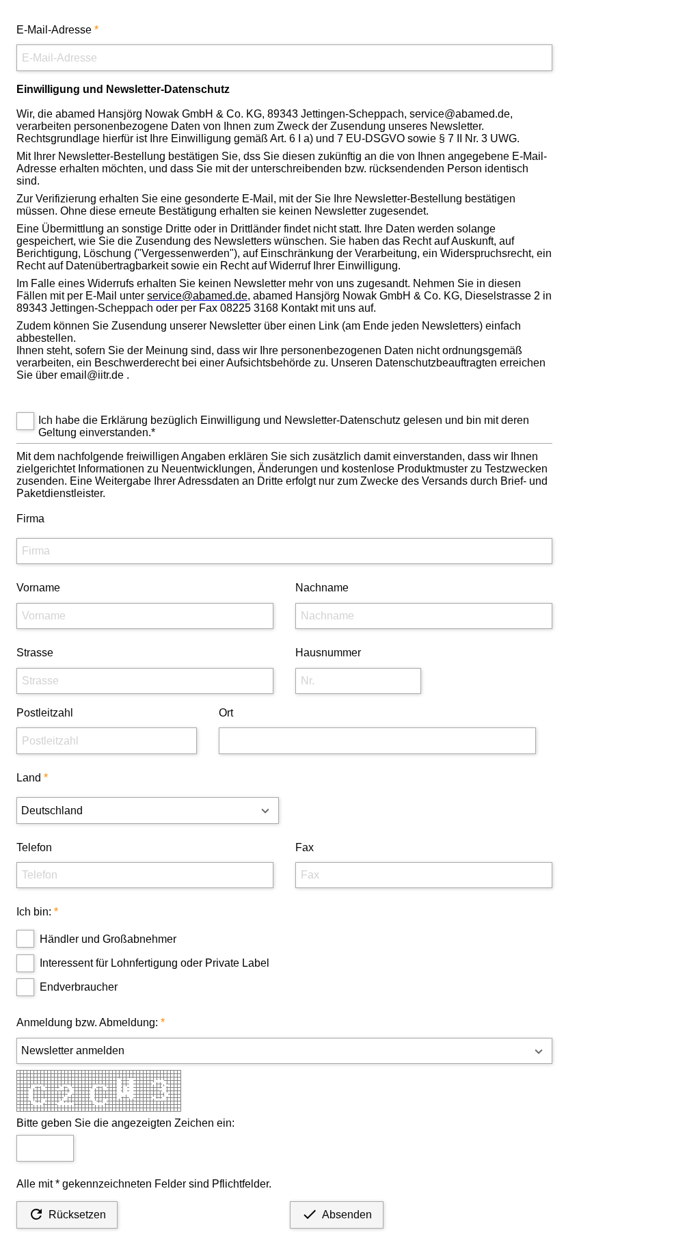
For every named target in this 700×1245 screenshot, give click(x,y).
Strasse (34, 652)
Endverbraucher (79, 987)
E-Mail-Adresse (54, 30)
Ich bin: (33, 912)
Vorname (38, 587)
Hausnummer (328, 652)
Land (28, 778)
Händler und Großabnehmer (108, 939)
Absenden (336, 1214)
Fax (304, 847)
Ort (226, 713)
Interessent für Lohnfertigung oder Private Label (154, 963)
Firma (30, 518)
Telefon (34, 847)
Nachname (322, 587)
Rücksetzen (67, 1214)
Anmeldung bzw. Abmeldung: (87, 1022)
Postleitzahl (44, 713)
